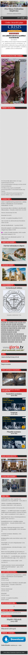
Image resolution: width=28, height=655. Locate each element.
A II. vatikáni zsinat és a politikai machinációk (13, 37)
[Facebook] (19, 17)
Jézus (23, 328)
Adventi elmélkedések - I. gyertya (10, 225)
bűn (24, 322)
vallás (23, 340)
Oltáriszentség (20, 334)
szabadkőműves (18, 336)
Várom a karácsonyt (6, 212)
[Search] (26, 17)
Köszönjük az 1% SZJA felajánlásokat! (11, 542)
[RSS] (24, 17)
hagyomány (14, 326)
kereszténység (10, 330)
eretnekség (8, 324)
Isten (20, 328)
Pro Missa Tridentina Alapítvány (14, 10)
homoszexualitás (22, 326)
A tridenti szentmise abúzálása (9, 533)
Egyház (3, 324)
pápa (8, 336)
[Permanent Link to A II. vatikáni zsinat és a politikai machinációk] (14, 28)
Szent (24, 336)
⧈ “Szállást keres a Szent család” (10, 560)
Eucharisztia (20, 324)
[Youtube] (21, 17)
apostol (11, 322)
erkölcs (14, 324)
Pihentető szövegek (8, 629)
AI (7, 322)
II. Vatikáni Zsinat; (13, 328)
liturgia (10, 332)
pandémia (3, 336)
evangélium (4, 326)
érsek (16, 342)
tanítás (13, 340)
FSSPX (9, 326)
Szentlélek (4, 338)
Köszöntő (4, 215)
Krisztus (17, 330)
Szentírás (23, 338)
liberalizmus (4, 332)
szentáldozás (17, 338)
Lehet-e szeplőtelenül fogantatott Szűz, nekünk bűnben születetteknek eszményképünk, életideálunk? (13, 203)
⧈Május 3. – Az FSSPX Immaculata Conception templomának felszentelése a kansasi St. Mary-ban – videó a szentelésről (14, 512)
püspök (11, 336)
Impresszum (6, 364)
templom (18, 340)
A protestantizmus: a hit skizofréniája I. (12, 547)
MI (14, 334)
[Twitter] (18, 17)
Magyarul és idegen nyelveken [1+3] (11, 612)
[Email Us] (23, 17)
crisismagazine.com (14, 33)
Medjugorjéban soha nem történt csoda (12, 538)
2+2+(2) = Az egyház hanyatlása (9, 218)
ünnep (20, 342)
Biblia (16, 322)
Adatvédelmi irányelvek (10, 357)
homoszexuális (5, 328)
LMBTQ (15, 332)
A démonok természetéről (8, 508)
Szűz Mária (4, 340)
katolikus (4, 330)
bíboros (20, 322)
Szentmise (10, 338)
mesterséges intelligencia (7, 334)
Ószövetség (4, 342)
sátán (9, 340)
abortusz (4, 322)
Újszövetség (11, 342)
